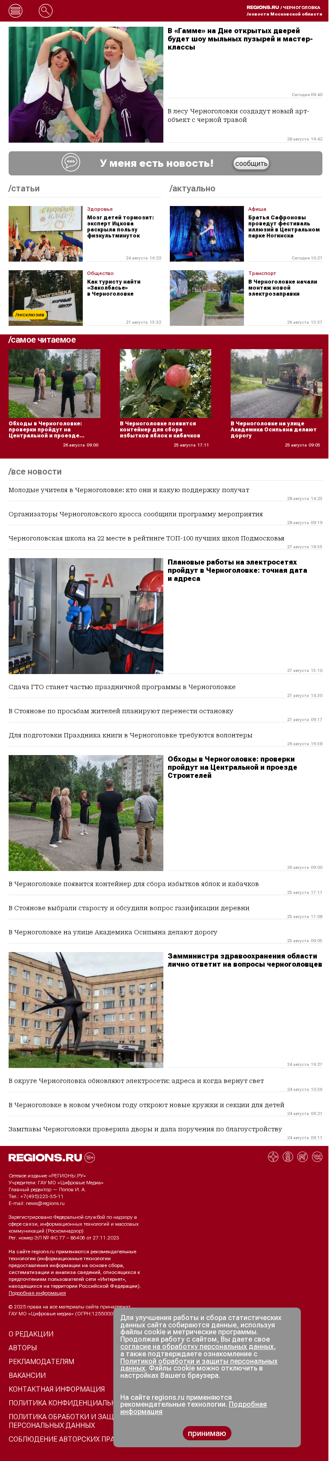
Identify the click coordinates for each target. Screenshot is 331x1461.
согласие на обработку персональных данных (197, 1346)
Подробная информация (37, 1293)
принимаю (207, 1433)
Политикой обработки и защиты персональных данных (199, 1365)
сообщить (251, 163)
